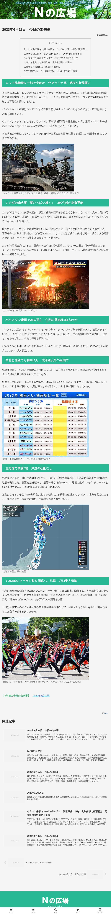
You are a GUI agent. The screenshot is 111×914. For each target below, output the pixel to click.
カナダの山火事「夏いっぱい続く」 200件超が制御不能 (54, 53)
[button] (102, 565)
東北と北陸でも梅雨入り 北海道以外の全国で (49, 62)
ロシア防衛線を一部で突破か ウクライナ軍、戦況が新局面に (56, 49)
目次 (51, 43)
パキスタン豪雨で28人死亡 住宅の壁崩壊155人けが (52, 58)
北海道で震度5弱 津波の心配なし (43, 67)
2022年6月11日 (41, 695)
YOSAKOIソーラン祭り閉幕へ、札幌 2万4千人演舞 (51, 71)
